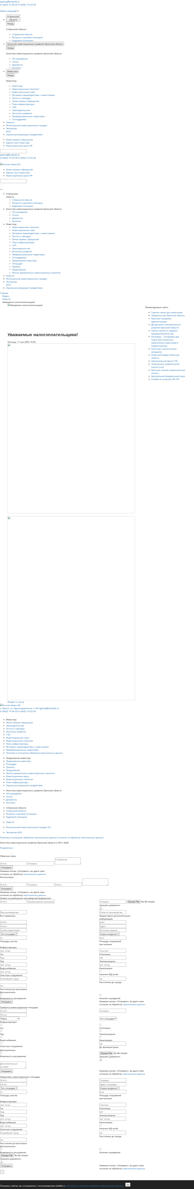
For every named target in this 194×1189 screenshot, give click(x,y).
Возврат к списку (16, 701)
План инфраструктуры (23, 104)
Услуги (15, 61)
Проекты (16, 266)
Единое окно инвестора (18, 142)
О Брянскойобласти (13, 18)
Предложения (19, 269)
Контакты (16, 67)
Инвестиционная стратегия (25, 88)
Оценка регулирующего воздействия (24, 134)
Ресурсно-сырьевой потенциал (27, 37)
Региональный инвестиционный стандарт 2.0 (28, 827)
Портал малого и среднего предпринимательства (164, 332)
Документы (17, 64)
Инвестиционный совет (23, 91)
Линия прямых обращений (25, 101)
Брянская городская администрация (161, 320)
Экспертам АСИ (14, 832)
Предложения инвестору (24, 260)
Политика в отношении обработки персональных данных (34, 752)
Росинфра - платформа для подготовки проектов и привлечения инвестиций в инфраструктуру (165, 341)
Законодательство (21, 110)
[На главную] (10, 163)
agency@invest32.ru (10, 1)
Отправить (6, 867)
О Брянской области (22, 34)
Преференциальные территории (28, 116)
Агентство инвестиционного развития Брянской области (35, 43)
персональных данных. (34, 873)
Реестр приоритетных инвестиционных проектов (36, 272)
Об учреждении (20, 58)
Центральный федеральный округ (168, 376)
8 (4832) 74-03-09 (27, 4)
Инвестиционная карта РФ (19, 145)
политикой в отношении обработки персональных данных (94, 1185)
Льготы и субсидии (21, 98)
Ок (128, 1184)
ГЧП (14, 107)
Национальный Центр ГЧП (164, 360)
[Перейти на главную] (10, 704)
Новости (10, 122)
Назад (10, 23)
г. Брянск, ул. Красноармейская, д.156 (19, 708)
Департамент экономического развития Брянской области (166, 326)
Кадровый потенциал (22, 40)
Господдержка (19, 119)
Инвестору (12, 71)
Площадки (17, 263)
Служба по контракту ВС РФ (165, 379)
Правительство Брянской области (168, 315)
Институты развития (22, 113)
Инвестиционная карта (17, 776)
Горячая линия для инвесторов (166, 312)
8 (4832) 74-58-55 (9, 4)
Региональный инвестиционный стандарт (26, 125)
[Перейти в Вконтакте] (0, 7)
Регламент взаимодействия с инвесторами (33, 94)
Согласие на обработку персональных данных (80, 837)
